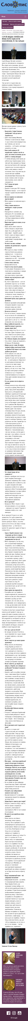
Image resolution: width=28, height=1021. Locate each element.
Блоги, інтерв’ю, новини (15, 21)
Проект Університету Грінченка (21, 12)
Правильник (5, 24)
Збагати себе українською (17, 24)
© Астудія (14, 1018)
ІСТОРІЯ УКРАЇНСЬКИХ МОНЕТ (19, 955)
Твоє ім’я (4, 21)
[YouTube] (19, 1013)
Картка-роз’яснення (7, 27)
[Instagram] (14, 1013)
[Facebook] (8, 1013)
